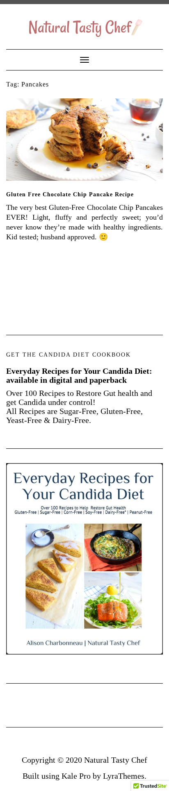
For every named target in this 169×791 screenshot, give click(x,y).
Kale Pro (76, 775)
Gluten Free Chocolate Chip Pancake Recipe (70, 194)
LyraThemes (123, 775)
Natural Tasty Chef (115, 759)
